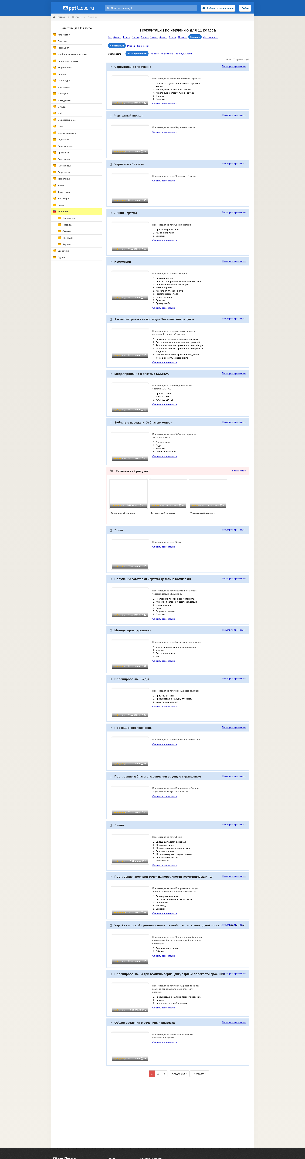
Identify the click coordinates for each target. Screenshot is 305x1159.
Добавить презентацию (220, 8)
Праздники (63, 152)
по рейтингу (167, 53)
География (63, 47)
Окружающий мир (67, 133)
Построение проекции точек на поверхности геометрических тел (163, 876)
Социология (64, 172)
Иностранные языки (68, 61)
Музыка (61, 107)
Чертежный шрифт (128, 115)
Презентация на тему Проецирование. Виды (175, 690)
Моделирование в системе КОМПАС (141, 373)
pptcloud (78, 8)
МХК (60, 113)
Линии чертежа (125, 213)
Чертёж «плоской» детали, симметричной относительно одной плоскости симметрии (179, 925)
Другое (61, 257)
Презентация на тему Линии (167, 837)
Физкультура (64, 192)
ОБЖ (60, 126)
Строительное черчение (132, 66)
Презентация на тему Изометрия (169, 273)
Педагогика (63, 139)
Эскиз (118, 530)
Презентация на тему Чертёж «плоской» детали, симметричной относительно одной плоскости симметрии (177, 940)
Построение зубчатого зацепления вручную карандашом (157, 776)
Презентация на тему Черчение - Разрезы (174, 176)
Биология (63, 41)
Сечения (66, 231)
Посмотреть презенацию (234, 66)
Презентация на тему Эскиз (166, 542)
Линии (119, 825)
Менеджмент (64, 100)
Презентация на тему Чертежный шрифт (173, 127)
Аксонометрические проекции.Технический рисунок (154, 319)
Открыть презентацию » (164, 103)
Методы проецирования (132, 630)
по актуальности (184, 53)
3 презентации (239, 471)
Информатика (65, 67)
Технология (64, 178)
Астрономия (64, 34)
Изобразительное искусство (72, 54)
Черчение (63, 211)
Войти (245, 8)
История (62, 74)
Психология (64, 159)
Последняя (198, 1073)
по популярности (137, 53)
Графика (66, 224)
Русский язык (64, 165)
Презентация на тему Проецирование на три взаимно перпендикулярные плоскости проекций (175, 988)
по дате (155, 53)
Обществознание (67, 120)
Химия (61, 205)
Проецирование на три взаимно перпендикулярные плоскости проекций (169, 974)
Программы (68, 218)
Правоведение (65, 146)
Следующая (178, 1073)
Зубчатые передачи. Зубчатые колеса (143, 422)
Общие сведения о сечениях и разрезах (144, 1022)
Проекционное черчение (133, 727)
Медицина (63, 93)
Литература (64, 80)
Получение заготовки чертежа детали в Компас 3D (152, 579)
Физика (61, 185)
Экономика (63, 251)
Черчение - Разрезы (129, 164)
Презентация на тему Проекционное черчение (176, 739)
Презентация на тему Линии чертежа (171, 224)
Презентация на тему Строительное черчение (176, 78)
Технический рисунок (132, 471)
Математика (64, 87)
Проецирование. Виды (131, 679)
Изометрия (122, 261)
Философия (64, 198)
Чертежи (66, 244)
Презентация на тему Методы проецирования (176, 642)
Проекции (67, 238)
